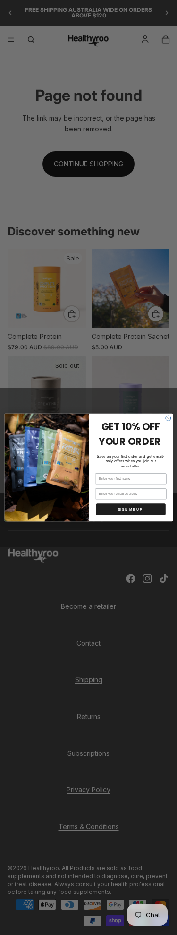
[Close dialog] (167, 418)
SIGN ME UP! (130, 509)
